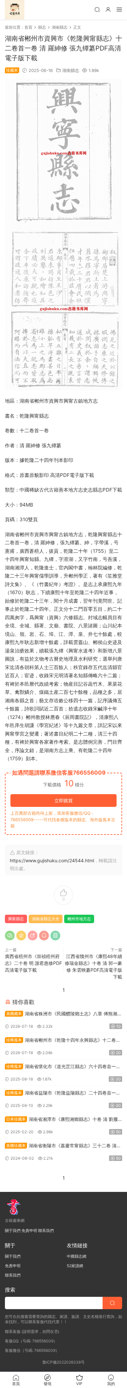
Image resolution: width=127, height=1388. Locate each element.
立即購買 (63, 800)
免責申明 (29, 1230)
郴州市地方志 (79, 918)
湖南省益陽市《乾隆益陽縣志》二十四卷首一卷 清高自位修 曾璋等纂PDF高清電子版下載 (62, 1093)
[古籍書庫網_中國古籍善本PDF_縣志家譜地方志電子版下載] (14, 10)
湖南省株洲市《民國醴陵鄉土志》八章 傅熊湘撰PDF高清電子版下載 (63, 1014)
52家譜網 (75, 1265)
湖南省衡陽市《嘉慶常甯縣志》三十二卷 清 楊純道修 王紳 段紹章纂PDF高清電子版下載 (61, 1146)
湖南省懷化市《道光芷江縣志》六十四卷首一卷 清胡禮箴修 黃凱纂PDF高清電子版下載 (62, 1067)
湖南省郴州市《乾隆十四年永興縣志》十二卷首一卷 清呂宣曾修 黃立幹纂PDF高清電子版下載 (62, 1040)
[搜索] (97, 9)
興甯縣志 (16, 918)
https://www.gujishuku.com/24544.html (52, 860)
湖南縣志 (70, 70)
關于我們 (13, 1230)
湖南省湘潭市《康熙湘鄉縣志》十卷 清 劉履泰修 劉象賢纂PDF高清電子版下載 (61, 1119)
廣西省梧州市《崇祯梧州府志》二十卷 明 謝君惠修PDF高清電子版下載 (33, 963)
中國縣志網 (76, 1256)
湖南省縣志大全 (45, 918)
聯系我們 (46, 1230)
